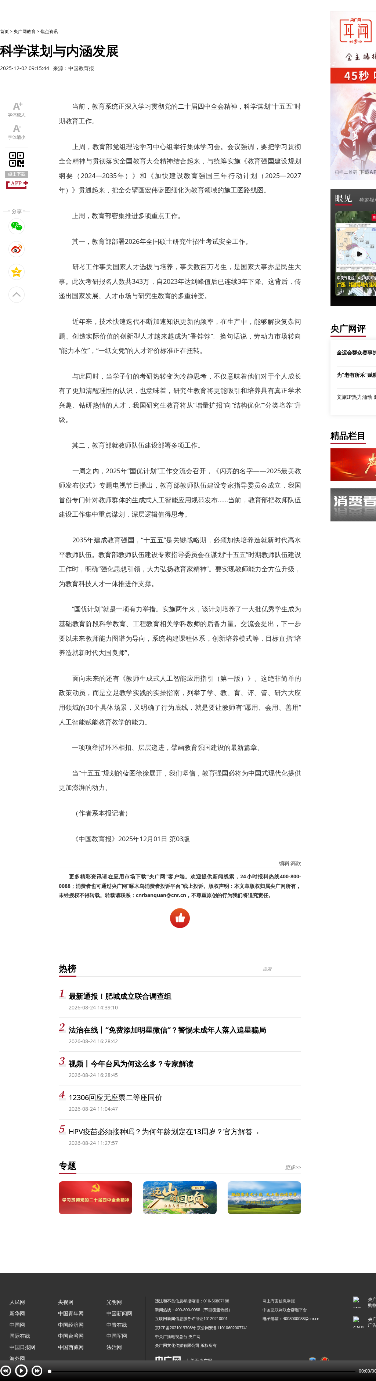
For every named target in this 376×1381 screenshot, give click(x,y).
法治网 (114, 1347)
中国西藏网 (71, 1347)
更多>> (293, 1167)
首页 (4, 31)
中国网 (17, 1324)
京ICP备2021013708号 (175, 1327)
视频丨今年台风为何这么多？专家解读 (131, 1064)
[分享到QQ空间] (16, 272)
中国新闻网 (119, 1313)
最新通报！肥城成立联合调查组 (120, 996)
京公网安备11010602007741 (222, 1327)
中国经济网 (71, 1324)
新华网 (17, 1313)
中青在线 (116, 1324)
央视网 (65, 1301)
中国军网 (116, 1335)
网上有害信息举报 (279, 1301)
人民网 (17, 1301)
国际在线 (20, 1335)
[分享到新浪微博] (16, 249)
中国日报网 (22, 1347)
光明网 (114, 1301)
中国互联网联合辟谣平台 (285, 1309)
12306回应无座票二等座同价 (115, 1097)
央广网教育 (25, 31)
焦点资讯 (49, 31)
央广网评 (348, 328)
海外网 (17, 1358)
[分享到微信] (16, 226)
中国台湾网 (71, 1335)
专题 (67, 1165)
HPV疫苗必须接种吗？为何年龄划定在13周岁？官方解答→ (164, 1131)
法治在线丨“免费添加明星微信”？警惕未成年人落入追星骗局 (167, 1030)
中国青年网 (71, 1313)
